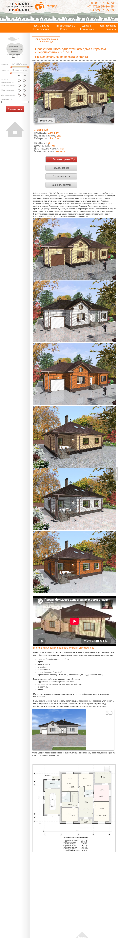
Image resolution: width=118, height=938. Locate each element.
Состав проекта (61, 176)
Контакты (111, 29)
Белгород (51, 6)
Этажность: (5, 70)
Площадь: (5, 64)
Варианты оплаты (61, 185)
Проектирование (107, 26)
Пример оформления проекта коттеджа (61, 56)
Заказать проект (61, 159)
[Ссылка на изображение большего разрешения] (74, 808)
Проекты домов (40, 26)
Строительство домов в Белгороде (46, 40)
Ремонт (64, 29)
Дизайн (86, 26)
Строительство (40, 29)
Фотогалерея (87, 29)
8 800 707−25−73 (102, 2)
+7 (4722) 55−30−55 (100, 6)
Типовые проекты (65, 26)
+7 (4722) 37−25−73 (100, 10)
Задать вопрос (61, 168)
